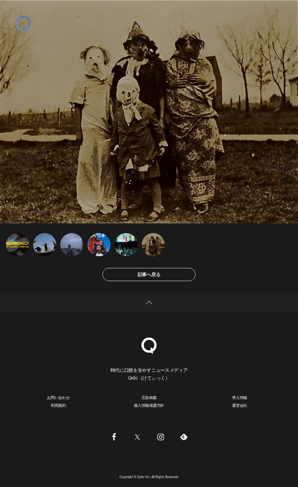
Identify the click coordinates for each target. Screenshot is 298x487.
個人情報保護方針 (149, 405)
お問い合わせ (58, 397)
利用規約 (58, 405)
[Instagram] (160, 437)
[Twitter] (137, 437)
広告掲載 (149, 397)
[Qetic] (23, 23)
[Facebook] (114, 437)
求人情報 (239, 397)
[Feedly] (184, 437)
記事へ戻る (149, 274)
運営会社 (239, 405)
